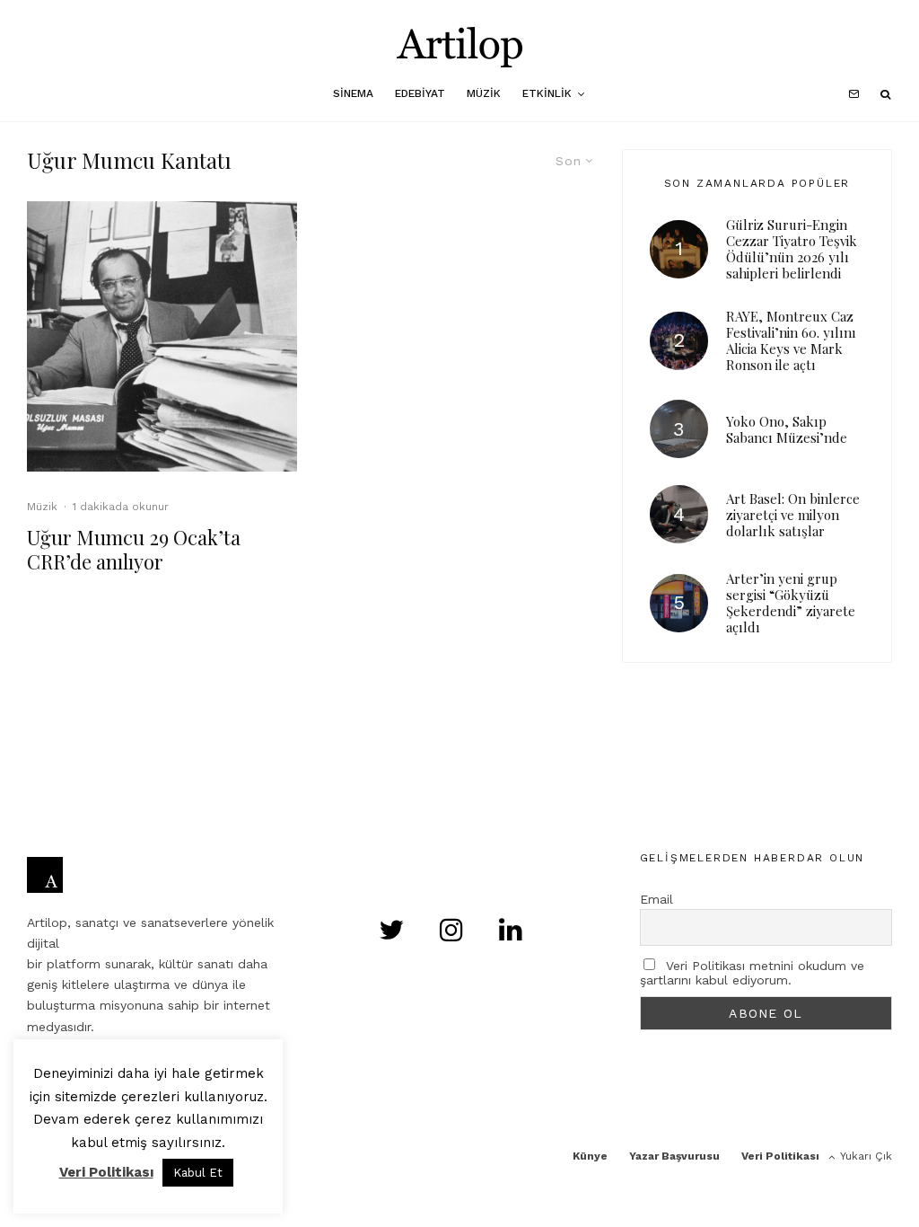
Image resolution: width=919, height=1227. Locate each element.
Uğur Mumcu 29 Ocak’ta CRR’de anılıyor (134, 549)
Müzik (484, 93)
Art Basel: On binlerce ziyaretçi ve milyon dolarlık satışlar (793, 514)
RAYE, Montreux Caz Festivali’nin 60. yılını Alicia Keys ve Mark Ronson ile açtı (791, 340)
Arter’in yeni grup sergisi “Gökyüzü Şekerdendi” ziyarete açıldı (790, 602)
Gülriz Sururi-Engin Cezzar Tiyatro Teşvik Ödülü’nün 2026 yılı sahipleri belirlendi (791, 248)
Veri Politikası (780, 1156)
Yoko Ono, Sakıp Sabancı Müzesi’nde (786, 429)
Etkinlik (547, 93)
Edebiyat (420, 93)
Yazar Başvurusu (674, 1156)
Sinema (353, 93)
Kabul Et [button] (198, 1172)
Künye (590, 1156)
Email (656, 899)
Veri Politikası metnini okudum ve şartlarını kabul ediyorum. (752, 972)
